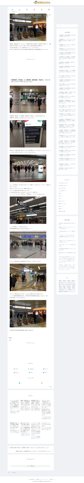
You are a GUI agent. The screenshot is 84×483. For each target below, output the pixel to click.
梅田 (10, 340)
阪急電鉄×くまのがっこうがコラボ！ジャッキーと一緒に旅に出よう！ (67, 228)
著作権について (52, 479)
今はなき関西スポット (63, 190)
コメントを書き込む (31, 466)
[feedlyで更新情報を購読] (19, 383)
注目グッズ (61, 195)
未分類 (11, 337)
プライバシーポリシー (45, 479)
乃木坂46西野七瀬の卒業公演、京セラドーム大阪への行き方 (67, 249)
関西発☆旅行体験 (62, 211)
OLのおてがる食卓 (62, 188)
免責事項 (37, 479)
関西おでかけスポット (63, 203)
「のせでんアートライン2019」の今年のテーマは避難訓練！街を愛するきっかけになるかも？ (67, 237)
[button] (49, 10)
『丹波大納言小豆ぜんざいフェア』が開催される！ (67, 232)
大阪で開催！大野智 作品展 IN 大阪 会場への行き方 (67, 224)
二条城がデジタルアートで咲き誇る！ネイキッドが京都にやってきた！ (67, 241)
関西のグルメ (61, 208)
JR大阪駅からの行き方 (63, 185)
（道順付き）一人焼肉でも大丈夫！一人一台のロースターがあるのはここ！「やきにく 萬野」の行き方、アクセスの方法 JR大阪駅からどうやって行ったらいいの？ (67, 267)
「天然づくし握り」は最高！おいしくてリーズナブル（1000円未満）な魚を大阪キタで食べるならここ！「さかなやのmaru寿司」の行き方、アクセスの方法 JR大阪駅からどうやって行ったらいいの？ (67, 259)
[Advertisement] (31, 68)
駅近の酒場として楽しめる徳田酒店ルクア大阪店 (67, 253)
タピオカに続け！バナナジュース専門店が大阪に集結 (67, 245)
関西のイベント (61, 206)
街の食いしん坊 (61, 201)
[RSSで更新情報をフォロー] (42, 383)
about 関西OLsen (32, 479)
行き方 (60, 198)
